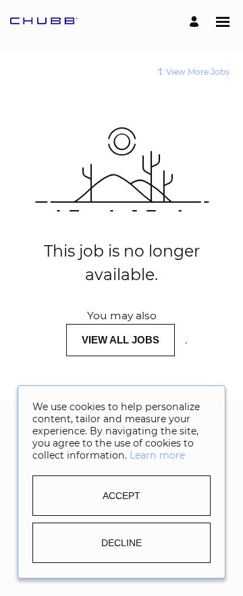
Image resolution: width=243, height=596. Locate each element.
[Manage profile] (196, 21)
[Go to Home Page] (44, 22)
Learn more (157, 456)
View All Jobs (120, 339)
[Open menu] (223, 21)
